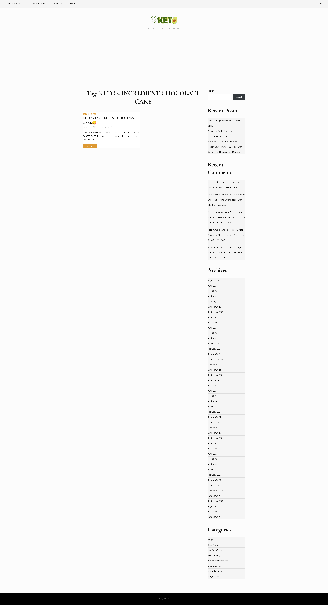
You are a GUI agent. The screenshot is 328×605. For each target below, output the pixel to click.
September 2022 (215, 501)
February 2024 (214, 412)
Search (211, 91)
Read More (90, 146)
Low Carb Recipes (36, 4)
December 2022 (215, 485)
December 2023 (215, 422)
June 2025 (213, 328)
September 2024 (215, 375)
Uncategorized (215, 566)
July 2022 (212, 511)
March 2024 (213, 406)
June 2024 (212, 391)
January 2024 (214, 417)
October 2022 (214, 496)
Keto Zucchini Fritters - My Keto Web (225, 182)
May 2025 (212, 333)
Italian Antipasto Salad (218, 136)
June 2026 (212, 286)
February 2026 (214, 301)
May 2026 (212, 291)
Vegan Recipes (215, 571)
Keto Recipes (15, 4)
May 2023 (212, 459)
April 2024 (212, 401)
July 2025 (212, 322)
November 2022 (215, 490)
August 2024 (213, 380)
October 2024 (214, 370)
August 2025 (213, 317)
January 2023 (214, 480)
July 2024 (212, 385)
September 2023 (215, 438)
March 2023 (213, 469)
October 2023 (214, 433)
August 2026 (213, 280)
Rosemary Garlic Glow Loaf (220, 131)
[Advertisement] (164, 62)
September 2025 (215, 312)
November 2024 (215, 364)
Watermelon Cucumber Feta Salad (224, 141)
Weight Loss (57, 4)
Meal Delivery (214, 555)
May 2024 (212, 396)
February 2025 (215, 349)
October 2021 (214, 517)
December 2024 (215, 359)
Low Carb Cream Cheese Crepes (223, 187)
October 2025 (214, 307)
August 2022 (213, 506)
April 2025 (212, 338)
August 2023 (213, 443)
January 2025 (214, 354)
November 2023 (215, 427)
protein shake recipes (218, 560)
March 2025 (213, 343)
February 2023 (214, 475)
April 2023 (212, 464)
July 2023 (212, 448)
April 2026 (212, 296)
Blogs (72, 4)
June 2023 (212, 454)
